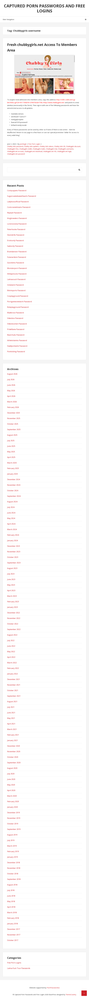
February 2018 (13, 918)
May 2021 (11, 718)
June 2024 (11, 513)
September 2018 (14, 879)
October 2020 (12, 757)
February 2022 (13, 668)
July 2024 (10, 507)
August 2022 (12, 635)
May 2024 (11, 518)
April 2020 (11, 790)
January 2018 (12, 923)
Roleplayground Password (18, 307)
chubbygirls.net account (15, 151)
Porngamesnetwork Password (19, 301)
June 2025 (11, 446)
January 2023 (12, 607)
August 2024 (12, 501)
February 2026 (13, 407)
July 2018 (10, 890)
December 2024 (13, 479)
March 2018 (12, 912)
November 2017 (13, 935)
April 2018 (11, 907)
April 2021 (11, 724)
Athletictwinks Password (17, 340)
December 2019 (13, 812)
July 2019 (10, 840)
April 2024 (11, 524)
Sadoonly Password (15, 246)
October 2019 (12, 823)
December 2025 (13, 413)
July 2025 (10, 440)
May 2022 (11, 651)
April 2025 (11, 457)
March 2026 (12, 402)
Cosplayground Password (17, 296)
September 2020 (14, 762)
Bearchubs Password (15, 335)
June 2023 (11, 579)
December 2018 (13, 862)
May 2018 (11, 901)
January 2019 (12, 857)
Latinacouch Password (16, 279)
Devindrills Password (15, 235)
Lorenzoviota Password (16, 224)
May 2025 (11, 451)
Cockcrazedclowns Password (18, 207)
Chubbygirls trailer (39, 149)
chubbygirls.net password (16, 154)
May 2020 (11, 785)
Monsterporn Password (17, 268)
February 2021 (13, 735)
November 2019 (13, 818)
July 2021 (10, 707)
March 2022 (12, 662)
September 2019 (14, 829)
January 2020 (12, 807)
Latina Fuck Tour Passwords (18, 968)
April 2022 (11, 657)
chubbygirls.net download (33, 151)
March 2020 (12, 796)
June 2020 (11, 779)
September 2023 (14, 563)
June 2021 (11, 712)
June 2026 (11, 385)
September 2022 (14, 629)
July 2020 (10, 774)
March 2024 (12, 529)
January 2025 (12, 474)
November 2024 (13, 485)
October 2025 (12, 424)
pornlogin (23, 144)
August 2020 (12, 768)
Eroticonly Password (15, 240)
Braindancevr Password (16, 251)
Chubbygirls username (65, 149)
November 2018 (13, 868)
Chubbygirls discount (73, 146)
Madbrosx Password (15, 312)
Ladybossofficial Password (18, 201)
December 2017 (13, 929)
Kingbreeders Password (17, 218)
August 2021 (12, 701)
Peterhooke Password (16, 229)
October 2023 (12, 557)
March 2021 (12, 729)
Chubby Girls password (15, 146)
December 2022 (13, 613)
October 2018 (12, 873)
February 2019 (13, 851)
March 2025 (12, 463)
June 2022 (11, 646)
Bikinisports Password (16, 290)
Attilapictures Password (16, 274)
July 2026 (10, 379)
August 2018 (12, 885)
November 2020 (13, 751)
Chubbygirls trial (51, 149)
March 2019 (12, 846)
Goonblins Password (15, 262)
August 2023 (12, 568)
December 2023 (13, 546)
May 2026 (11, 390)
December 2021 (13, 679)
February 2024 (13, 535)
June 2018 (11, 896)
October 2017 (12, 940)
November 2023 (13, 551)
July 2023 (10, 574)
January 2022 (12, 674)
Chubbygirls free (12, 149)
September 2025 (14, 429)
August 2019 (12, 835)
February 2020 (13, 801)
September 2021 (14, 696)
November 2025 (13, 418)
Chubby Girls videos (46, 146)
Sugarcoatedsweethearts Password (21, 196)
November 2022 (13, 618)
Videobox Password (15, 318)
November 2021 (13, 685)
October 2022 (12, 624)
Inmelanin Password (15, 285)
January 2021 (12, 740)
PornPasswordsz (53, 988)
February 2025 (13, 468)
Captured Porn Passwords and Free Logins (44, 8)
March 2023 (12, 596)
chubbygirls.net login (64, 151)
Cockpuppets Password (16, 190)
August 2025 (12, 435)
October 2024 (12, 490)
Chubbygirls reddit (25, 149)
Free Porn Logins (34, 144)
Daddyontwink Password (17, 346)
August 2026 (12, 374)
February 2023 (13, 601)
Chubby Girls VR (59, 146)
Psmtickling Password (16, 351)
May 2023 (11, 585)
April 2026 (11, 396)
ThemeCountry (71, 995)
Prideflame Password (15, 329)
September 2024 (14, 496)
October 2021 (12, 690)
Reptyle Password (14, 213)
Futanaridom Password (16, 257)
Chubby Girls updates (31, 146)
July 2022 (10, 640)
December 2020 (13, 746)
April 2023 (11, 590)
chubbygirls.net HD (49, 151)
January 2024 (12, 540)
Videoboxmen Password (17, 324)
